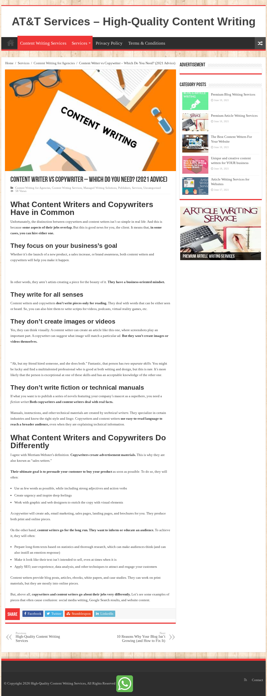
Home (10, 42)
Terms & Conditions (146, 43)
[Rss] (245, 680)
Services (79, 43)
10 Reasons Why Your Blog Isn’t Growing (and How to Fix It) (141, 637)
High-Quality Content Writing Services (38, 637)
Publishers (124, 187)
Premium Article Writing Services (234, 116)
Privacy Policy (109, 43)
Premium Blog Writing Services (233, 94)
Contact (257, 680)
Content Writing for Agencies (54, 63)
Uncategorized (152, 187)
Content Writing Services (43, 43)
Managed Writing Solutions (100, 187)
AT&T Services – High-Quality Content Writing (134, 21)
